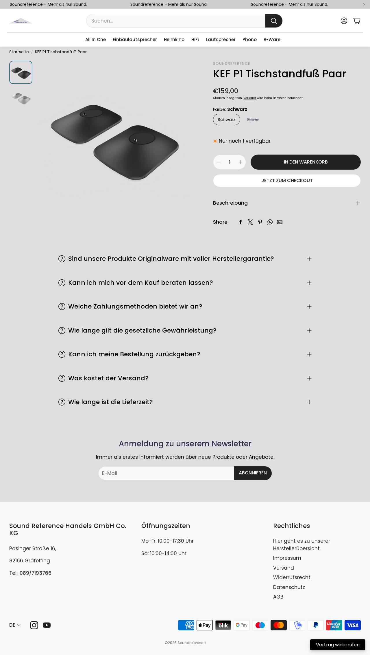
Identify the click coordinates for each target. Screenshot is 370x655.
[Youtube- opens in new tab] (47, 625)
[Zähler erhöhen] (240, 162)
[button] (184, 20)
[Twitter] (250, 222)
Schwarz (227, 119)
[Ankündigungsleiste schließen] (364, 4)
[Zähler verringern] (218, 162)
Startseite (19, 52)
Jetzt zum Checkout (287, 180)
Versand (249, 98)
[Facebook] (240, 222)
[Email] (279, 222)
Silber (253, 119)
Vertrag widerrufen (338, 644)
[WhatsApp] (270, 222)
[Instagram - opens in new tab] (34, 625)
